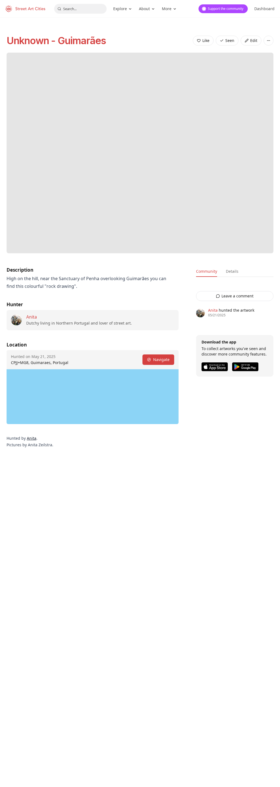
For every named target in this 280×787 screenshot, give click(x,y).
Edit (253, 40)
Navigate (161, 359)
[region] (93, 396)
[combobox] (80, 9)
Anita (31, 317)
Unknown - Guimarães (56, 41)
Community (206, 271)
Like (205, 40)
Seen (229, 40)
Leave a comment (237, 296)
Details (232, 271)
